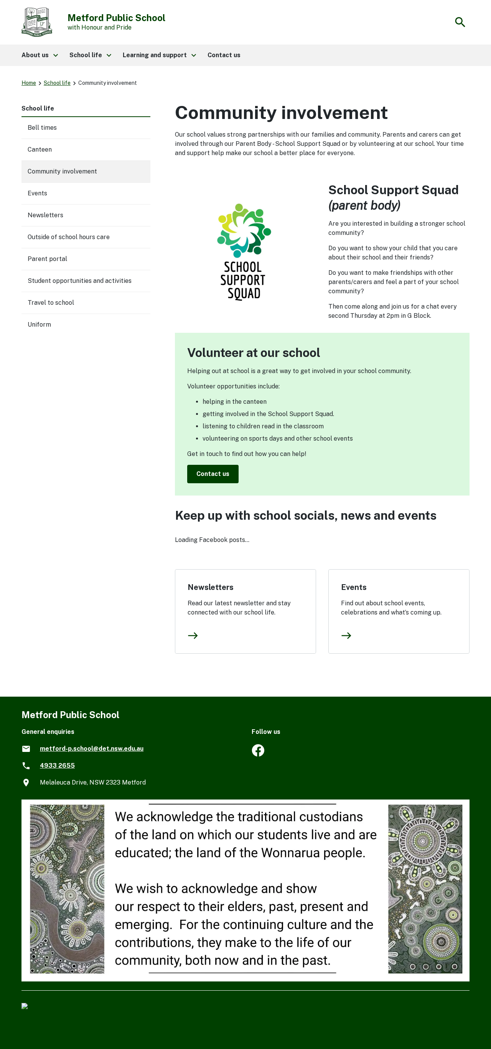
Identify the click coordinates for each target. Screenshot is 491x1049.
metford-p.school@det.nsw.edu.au (91, 748)
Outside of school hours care (69, 237)
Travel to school (51, 302)
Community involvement (62, 171)
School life (57, 83)
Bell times (42, 127)
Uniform (39, 324)
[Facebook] (258, 754)
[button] (39, 55)
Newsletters (211, 587)
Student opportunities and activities (80, 280)
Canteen (40, 149)
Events (354, 587)
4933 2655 (57, 765)
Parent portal (47, 259)
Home (28, 83)
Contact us (212, 473)
